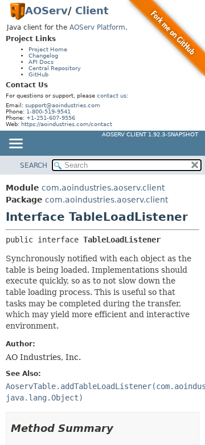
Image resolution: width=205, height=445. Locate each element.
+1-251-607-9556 (50, 118)
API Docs (41, 62)
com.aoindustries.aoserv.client (103, 187)
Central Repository (54, 68)
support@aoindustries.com (62, 105)
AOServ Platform (97, 27)
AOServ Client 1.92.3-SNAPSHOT (150, 134)
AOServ (46, 11)
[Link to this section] (121, 428)
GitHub (38, 74)
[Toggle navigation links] (15, 144)
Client (92, 11)
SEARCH (33, 165)
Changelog (43, 55)
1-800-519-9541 (48, 111)
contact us (111, 95)
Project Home (47, 49)
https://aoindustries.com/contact (66, 124)
